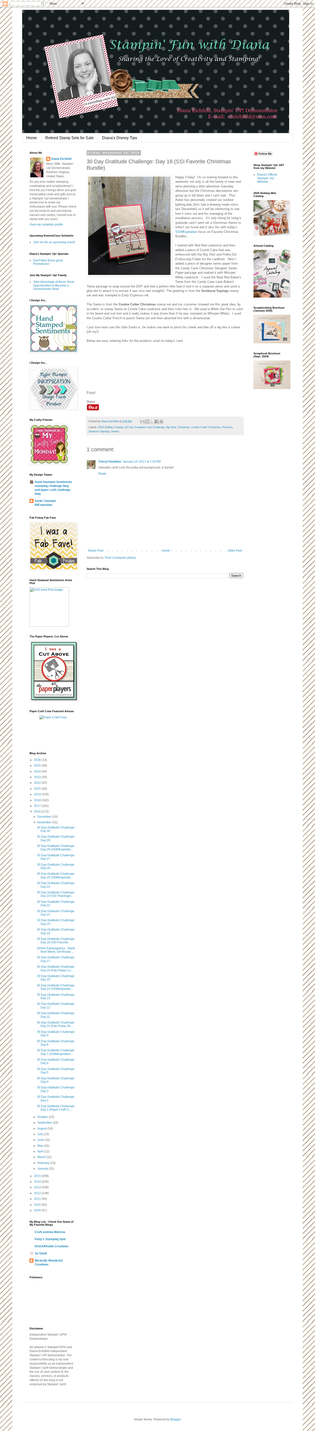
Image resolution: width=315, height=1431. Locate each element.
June (41, 1140)
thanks (115, 431)
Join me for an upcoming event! (54, 242)
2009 (38, 1210)
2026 (38, 760)
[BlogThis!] (147, 421)
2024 (38, 771)
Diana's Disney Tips (119, 138)
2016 (38, 811)
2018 (38, 800)
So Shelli (41, 1253)
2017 (38, 806)
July (40, 1134)
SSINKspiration (186, 232)
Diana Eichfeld (61, 159)
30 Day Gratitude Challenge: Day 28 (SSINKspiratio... (56, 847)
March (42, 1157)
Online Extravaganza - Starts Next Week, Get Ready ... (56, 950)
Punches (227, 427)
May (40, 1145)
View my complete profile (46, 224)
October (43, 1117)
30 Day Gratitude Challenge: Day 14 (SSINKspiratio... (56, 987)
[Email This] (142, 421)
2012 (38, 1193)
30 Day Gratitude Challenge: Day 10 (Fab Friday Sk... (56, 1024)
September (45, 1122)
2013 (38, 1187)
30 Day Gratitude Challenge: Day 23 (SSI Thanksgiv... (56, 894)
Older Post (235, 550)
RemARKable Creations (51, 1246)
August (42, 1128)
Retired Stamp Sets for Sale (69, 138)
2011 (38, 1199)
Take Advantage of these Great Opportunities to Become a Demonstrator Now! (53, 285)
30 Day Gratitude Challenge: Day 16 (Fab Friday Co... (56, 968)
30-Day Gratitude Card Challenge (145, 427)
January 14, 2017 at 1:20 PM (142, 461)
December (44, 816)
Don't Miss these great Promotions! (48, 262)
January (43, 1168)
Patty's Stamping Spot (50, 1239)
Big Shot (171, 427)
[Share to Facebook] (156, 421)
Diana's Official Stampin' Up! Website (267, 178)
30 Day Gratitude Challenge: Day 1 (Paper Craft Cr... (56, 1107)
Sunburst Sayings (99, 431)
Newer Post (95, 550)
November (44, 822)
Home (31, 138)
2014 (38, 1181)
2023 (38, 777)
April (40, 1151)
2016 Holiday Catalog (110, 427)
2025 (38, 765)
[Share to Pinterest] (161, 421)
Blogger (175, 1419)
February (43, 1163)
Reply (102, 473)
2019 (38, 794)
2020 (38, 788)
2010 (38, 1204)
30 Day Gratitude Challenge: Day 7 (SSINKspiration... (56, 1052)
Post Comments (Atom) (120, 557)
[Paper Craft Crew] (52, 717)
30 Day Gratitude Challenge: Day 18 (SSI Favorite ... (56, 940)
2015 (38, 1176)
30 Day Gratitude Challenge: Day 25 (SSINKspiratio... (56, 875)
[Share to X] (151, 421)
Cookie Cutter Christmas (206, 427)
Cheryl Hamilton (109, 461)
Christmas (183, 427)
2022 (38, 782)
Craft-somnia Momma (50, 1232)
